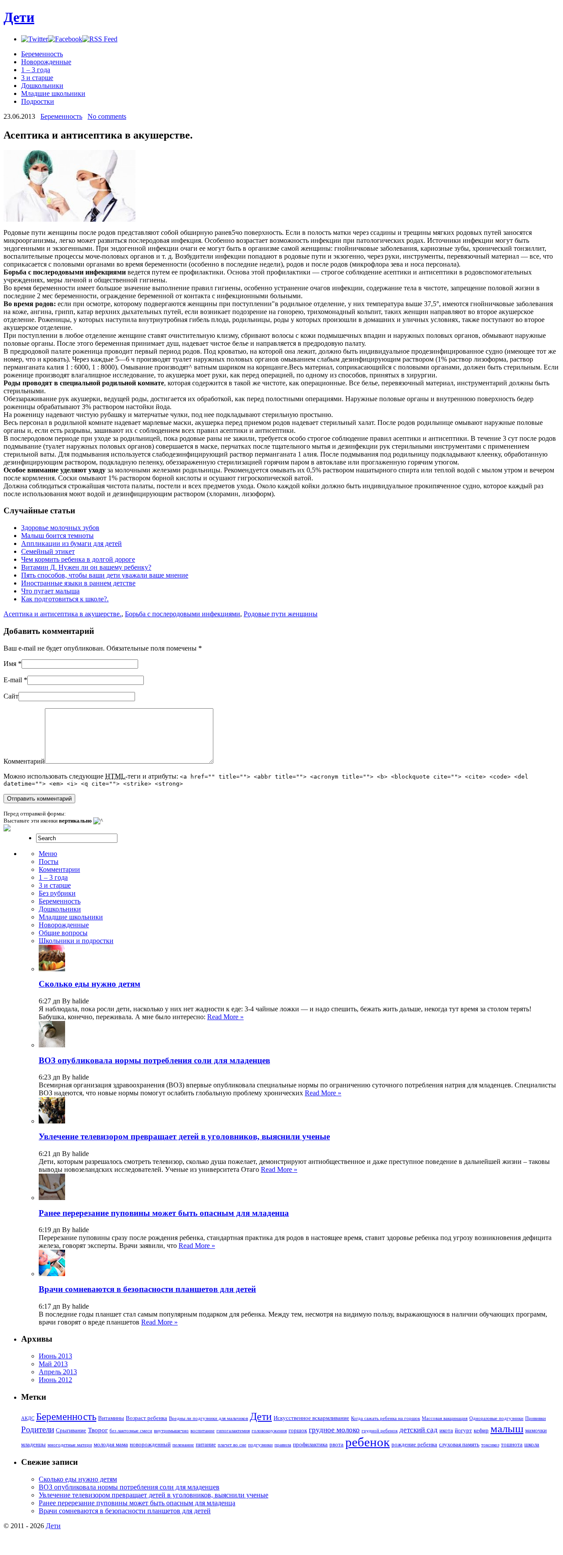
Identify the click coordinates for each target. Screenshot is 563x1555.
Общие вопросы (63, 933)
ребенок (367, 1442)
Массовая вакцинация (445, 1418)
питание (206, 1444)
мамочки (536, 1430)
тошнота (512, 1444)
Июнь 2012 (55, 1379)
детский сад (418, 1430)
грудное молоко (334, 1430)
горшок (298, 1430)
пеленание (183, 1444)
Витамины (111, 1418)
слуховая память (459, 1444)
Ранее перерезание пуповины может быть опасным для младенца (164, 1213)
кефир (481, 1430)
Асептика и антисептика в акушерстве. (62, 614)
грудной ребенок (380, 1430)
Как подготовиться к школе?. (65, 599)
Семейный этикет (48, 551)
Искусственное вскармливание (311, 1418)
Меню (48, 853)
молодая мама (111, 1444)
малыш (506, 1428)
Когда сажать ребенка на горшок (385, 1418)
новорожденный (150, 1444)
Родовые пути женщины (281, 614)
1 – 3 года (35, 69)
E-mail (13, 680)
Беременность (42, 54)
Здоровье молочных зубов (60, 527)
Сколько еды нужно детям (89, 983)
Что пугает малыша (50, 591)
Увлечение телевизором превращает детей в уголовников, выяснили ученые (184, 1136)
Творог (98, 1430)
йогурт (463, 1430)
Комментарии (59, 869)
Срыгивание (71, 1430)
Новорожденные (46, 62)
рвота (336, 1444)
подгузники (260, 1444)
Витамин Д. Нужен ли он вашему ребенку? (86, 567)
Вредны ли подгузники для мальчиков (208, 1418)
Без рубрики (57, 893)
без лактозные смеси (131, 1430)
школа (531, 1444)
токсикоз (490, 1444)
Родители (37, 1429)
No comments (107, 116)
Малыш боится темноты (57, 535)
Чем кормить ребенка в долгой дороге (78, 559)
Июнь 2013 (55, 1356)
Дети (19, 17)
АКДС (27, 1418)
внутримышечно (171, 1430)
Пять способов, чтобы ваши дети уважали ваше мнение (104, 575)
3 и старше (37, 77)
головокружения (269, 1430)
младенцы (33, 1444)
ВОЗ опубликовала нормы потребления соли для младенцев (154, 1060)
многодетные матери (70, 1444)
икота (446, 1430)
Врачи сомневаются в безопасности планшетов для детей (147, 1289)
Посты (48, 861)
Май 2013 (53, 1364)
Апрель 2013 (58, 1372)
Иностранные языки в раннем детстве (78, 583)
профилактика (310, 1444)
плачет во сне (232, 1444)
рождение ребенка (414, 1444)
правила (282, 1444)
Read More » (225, 1017)
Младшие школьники (53, 93)
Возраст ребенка (146, 1418)
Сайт (11, 696)
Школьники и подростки (76, 940)
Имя (10, 663)
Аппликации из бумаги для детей (71, 543)
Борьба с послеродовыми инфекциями (182, 614)
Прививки (535, 1418)
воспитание (202, 1430)
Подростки (37, 101)
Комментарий (24, 761)
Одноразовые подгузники (496, 1418)
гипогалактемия (233, 1430)
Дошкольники (42, 85)
